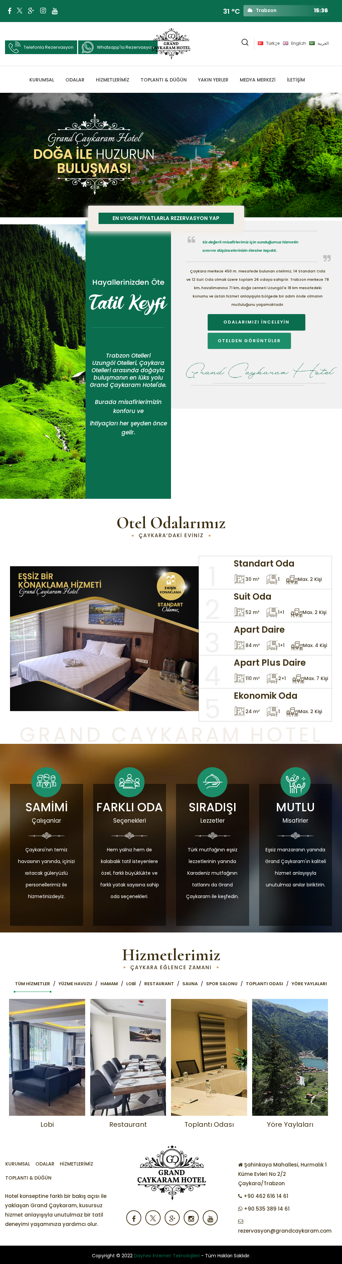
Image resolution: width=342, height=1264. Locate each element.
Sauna (190, 984)
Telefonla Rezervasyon (48, 47)
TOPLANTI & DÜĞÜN (164, 79)
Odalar (74, 79)
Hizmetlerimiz (112, 79)
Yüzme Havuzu (75, 984)
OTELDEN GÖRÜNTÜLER (249, 341)
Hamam (109, 984)
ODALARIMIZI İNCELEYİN (256, 322)
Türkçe (273, 43)
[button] (245, 43)
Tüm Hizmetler (32, 984)
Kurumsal (41, 79)
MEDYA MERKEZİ (258, 79)
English (298, 43)
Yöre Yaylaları (309, 984)
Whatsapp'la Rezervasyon (125, 47)
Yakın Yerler (213, 79)
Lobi (131, 984)
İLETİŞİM (296, 79)
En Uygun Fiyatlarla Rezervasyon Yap (166, 218)
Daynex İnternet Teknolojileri (167, 1255)
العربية (323, 43)
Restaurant (159, 984)
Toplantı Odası (264, 984)
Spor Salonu (221, 984)
